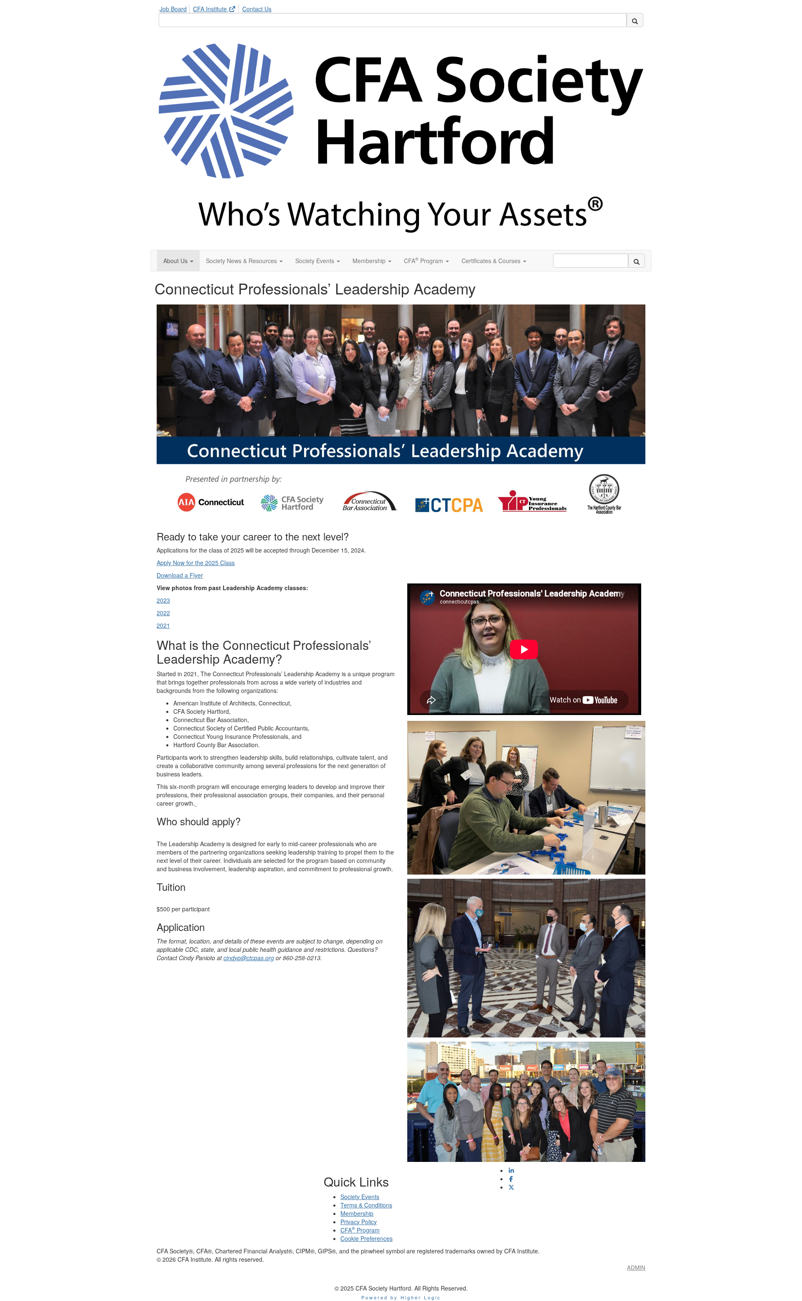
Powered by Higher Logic (401, 1297)
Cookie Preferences (366, 1238)
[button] (178, 260)
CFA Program (360, 1230)
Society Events (359, 1196)
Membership (356, 1213)
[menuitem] (175, 7)
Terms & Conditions (366, 1205)
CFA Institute (210, 9)
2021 (163, 625)
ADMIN (636, 1267)
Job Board (173, 9)
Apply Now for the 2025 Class (196, 562)
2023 (163, 600)
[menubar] (218, 7)
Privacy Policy (358, 1221)
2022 (163, 613)
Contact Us (257, 9)
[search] (635, 20)
